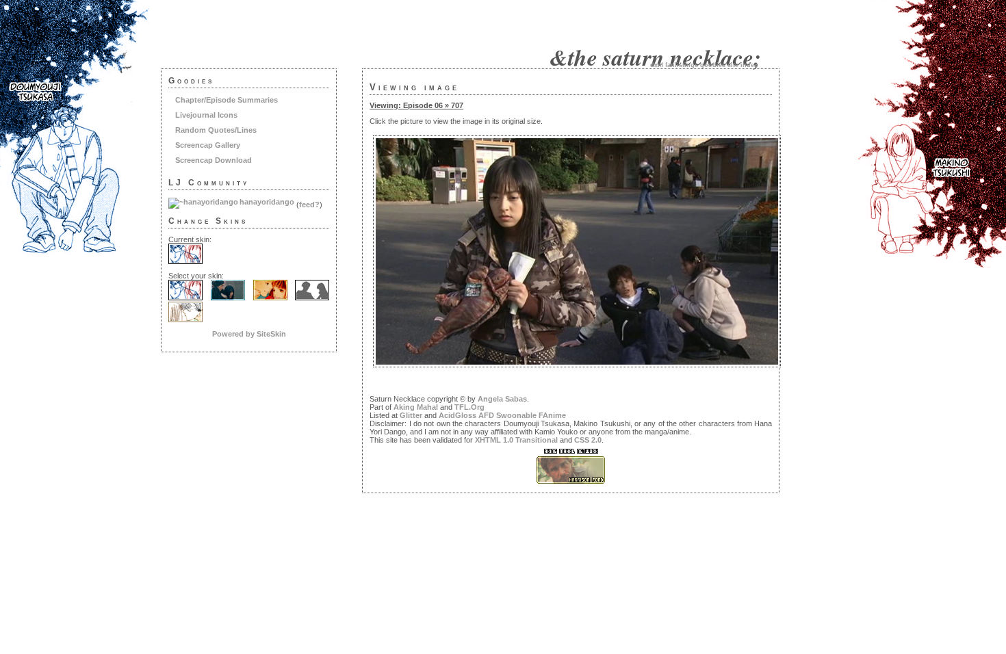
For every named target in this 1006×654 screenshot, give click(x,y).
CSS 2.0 (588, 440)
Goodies (712, 65)
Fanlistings (681, 65)
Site (732, 65)
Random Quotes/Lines (216, 130)
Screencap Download (213, 160)
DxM (656, 65)
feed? (309, 204)
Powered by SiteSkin (249, 334)
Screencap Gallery (207, 145)
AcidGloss (457, 415)
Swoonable (516, 415)
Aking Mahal (416, 407)
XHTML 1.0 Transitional (516, 440)
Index (749, 65)
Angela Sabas (502, 399)
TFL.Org (469, 407)
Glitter (411, 415)
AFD (486, 415)
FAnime (552, 415)
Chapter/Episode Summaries (226, 100)
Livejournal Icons (206, 115)
